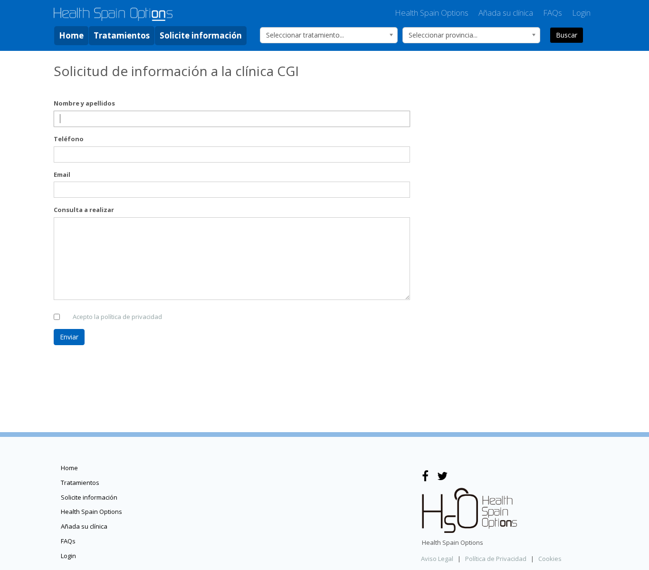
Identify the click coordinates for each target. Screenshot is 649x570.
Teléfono (69, 139)
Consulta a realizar (84, 209)
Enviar (69, 336)
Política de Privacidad (495, 558)
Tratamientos (122, 35)
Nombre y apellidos (84, 103)
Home (71, 35)
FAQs (552, 12)
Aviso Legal (437, 558)
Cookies (550, 558)
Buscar (566, 34)
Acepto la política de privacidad (117, 316)
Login (581, 12)
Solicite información (201, 35)
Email (62, 174)
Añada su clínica (505, 12)
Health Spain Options (431, 12)
